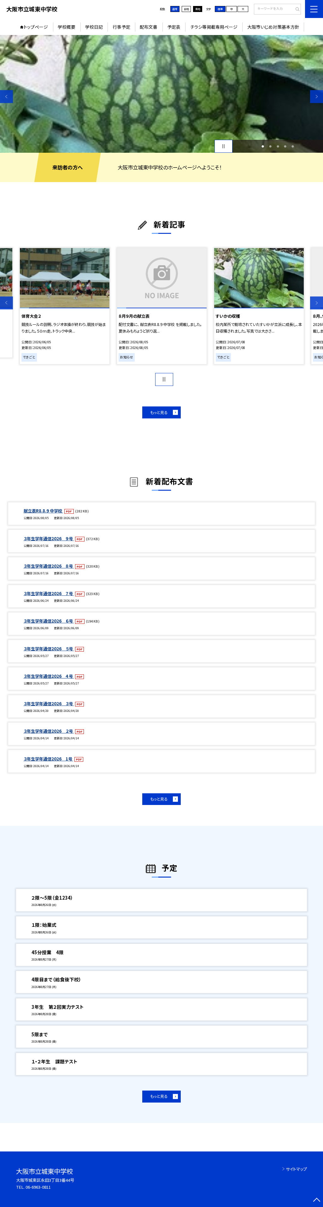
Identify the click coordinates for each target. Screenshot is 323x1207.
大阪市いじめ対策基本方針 (273, 27)
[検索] (295, 9)
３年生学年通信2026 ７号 (49, 593)
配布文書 (148, 27)
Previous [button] (6, 96)
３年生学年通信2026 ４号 (49, 676)
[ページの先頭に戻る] (316, 1200)
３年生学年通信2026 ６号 (49, 621)
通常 (174, 9)
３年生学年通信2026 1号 (48, 759)
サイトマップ (296, 1169)
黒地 (197, 9)
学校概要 (66, 27)
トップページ (36, 27)
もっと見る (158, 412)
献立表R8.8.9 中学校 (43, 511)
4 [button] (285, 146)
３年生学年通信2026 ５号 (49, 649)
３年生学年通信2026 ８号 (49, 566)
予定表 (173, 27)
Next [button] (316, 96)
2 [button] (270, 146)
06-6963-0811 (38, 1187)
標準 (220, 9)
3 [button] (278, 146)
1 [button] (262, 146)
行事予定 (121, 27)
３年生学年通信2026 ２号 (49, 731)
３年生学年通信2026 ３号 (49, 704)
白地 (186, 9)
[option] (161, 94)
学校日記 (94, 27)
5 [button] (292, 146)
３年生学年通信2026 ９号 (49, 538)
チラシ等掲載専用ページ (214, 27)
